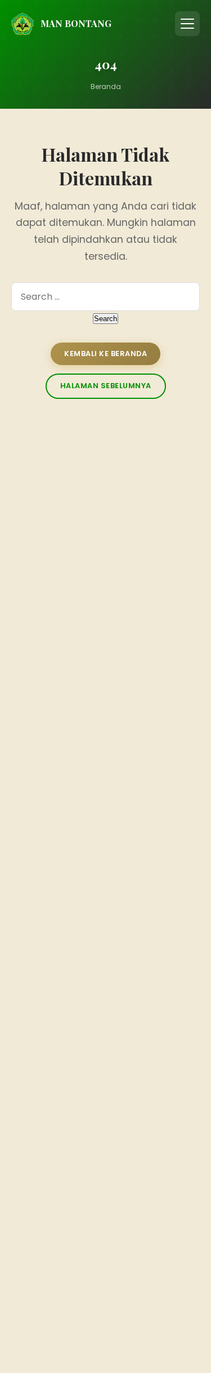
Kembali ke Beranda (105, 353)
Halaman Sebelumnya (105, 385)
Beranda (106, 86)
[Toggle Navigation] (187, 23)
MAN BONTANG (76, 23)
